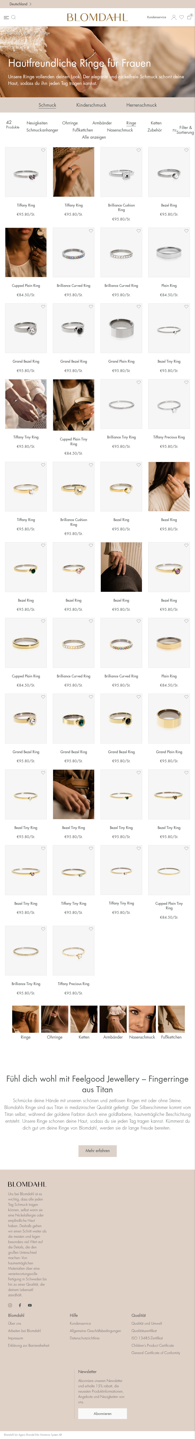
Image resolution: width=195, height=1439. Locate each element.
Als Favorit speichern (43, 150)
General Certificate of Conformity (156, 1353)
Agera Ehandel (27, 1435)
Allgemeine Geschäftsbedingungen (95, 1331)
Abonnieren (102, 1413)
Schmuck (30, 33)
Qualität (139, 1316)
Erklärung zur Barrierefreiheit (28, 1345)
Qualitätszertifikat (144, 1331)
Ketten (156, 123)
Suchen (14, 17)
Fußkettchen (83, 130)
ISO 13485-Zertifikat (147, 1338)
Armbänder (102, 123)
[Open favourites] (181, 17)
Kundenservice (156, 17)
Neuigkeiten (37, 123)
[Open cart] (189, 17)
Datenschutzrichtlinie (85, 1338)
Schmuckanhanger (42, 130)
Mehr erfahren (98, 1151)
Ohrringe (70, 123)
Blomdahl (12, 33)
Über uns (14, 1323)
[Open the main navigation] (6, 17)
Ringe (45, 33)
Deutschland (18, 4)
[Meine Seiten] (174, 17)
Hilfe (74, 1316)
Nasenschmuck (120, 130)
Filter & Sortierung (184, 130)
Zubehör (155, 130)
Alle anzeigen (94, 137)
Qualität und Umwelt (147, 1323)
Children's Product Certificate (153, 1345)
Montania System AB (51, 1435)
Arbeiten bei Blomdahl (24, 1331)
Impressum (15, 1338)
